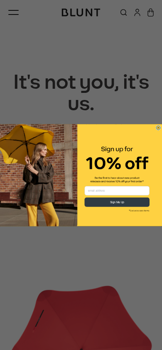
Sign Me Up (117, 202)
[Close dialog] (158, 128)
